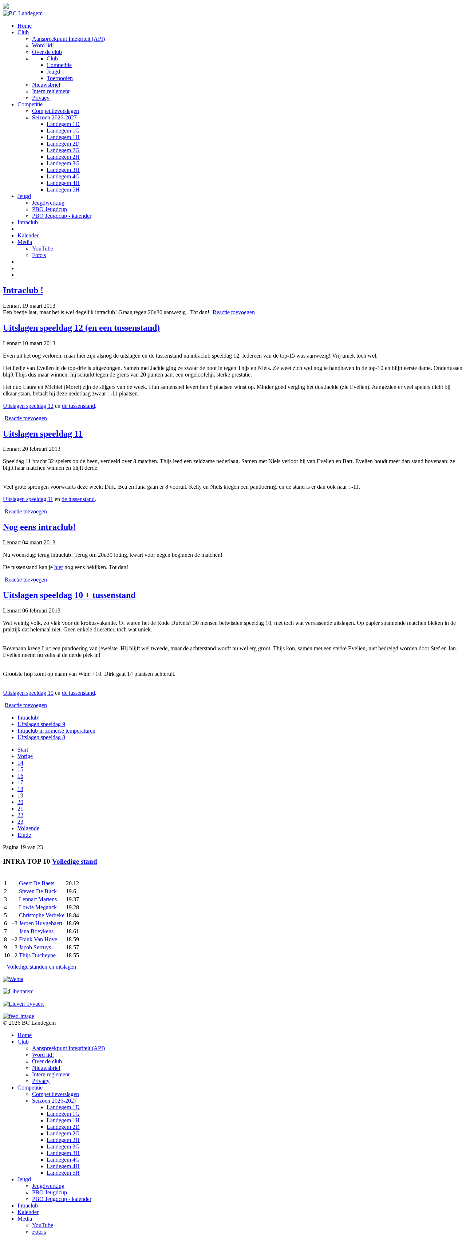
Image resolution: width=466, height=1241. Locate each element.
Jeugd (53, 71)
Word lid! (43, 45)
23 (20, 822)
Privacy (41, 98)
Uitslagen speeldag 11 (43, 433)
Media (24, 242)
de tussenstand (78, 406)
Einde (24, 835)
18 (20, 789)
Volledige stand (74, 861)
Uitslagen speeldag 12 (28, 406)
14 (20, 763)
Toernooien (60, 78)
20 (20, 802)
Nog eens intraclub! (39, 527)
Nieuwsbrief (46, 85)
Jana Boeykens (36, 931)
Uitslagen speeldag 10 (28, 693)
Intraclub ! (23, 290)
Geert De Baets (36, 883)
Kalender (28, 235)
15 (20, 769)
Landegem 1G (63, 130)
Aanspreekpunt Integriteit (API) (68, 39)
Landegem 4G (63, 176)
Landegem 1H (63, 137)
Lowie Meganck (38, 907)
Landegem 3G (63, 163)
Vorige (25, 756)
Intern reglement (51, 91)
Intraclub (27, 222)
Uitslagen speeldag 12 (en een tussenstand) (81, 327)
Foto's (39, 255)
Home (24, 26)
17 (20, 782)
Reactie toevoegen (234, 312)
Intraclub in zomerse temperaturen (56, 731)
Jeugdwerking (48, 203)
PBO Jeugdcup (49, 209)
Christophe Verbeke (41, 915)
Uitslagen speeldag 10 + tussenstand (69, 595)
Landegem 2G (63, 150)
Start (22, 749)
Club (23, 32)
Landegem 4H (63, 183)
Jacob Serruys (35, 947)
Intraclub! (28, 717)
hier (58, 567)
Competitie (59, 65)
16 (20, 776)
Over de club (47, 52)
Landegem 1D (63, 124)
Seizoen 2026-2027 (54, 117)
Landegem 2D (63, 144)
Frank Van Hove (38, 939)
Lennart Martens (38, 899)
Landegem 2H (63, 157)
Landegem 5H (63, 189)
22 (20, 815)
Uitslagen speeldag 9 (41, 724)
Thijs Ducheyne (37, 955)
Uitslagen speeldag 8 (41, 737)
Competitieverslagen (55, 111)
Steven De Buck (38, 891)
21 (20, 808)
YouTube (42, 248)
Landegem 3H (63, 170)
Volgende (28, 828)
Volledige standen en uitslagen (41, 967)
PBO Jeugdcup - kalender (61, 216)
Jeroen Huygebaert (40, 923)
